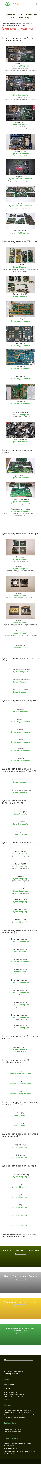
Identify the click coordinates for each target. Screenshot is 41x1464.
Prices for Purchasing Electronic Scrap (16, 1397)
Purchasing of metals (11, 1392)
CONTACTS (8, 1399)
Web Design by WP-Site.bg (12, 1374)
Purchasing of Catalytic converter (14, 1394)
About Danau (9, 1385)
